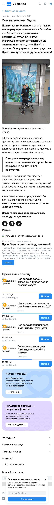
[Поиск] (40, 4)
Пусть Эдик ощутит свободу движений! (26, 244)
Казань (5, 16)
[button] (27, 437)
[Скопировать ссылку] (19, 223)
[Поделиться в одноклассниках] (12, 223)
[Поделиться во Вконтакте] (5, 223)
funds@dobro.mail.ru (14, 464)
